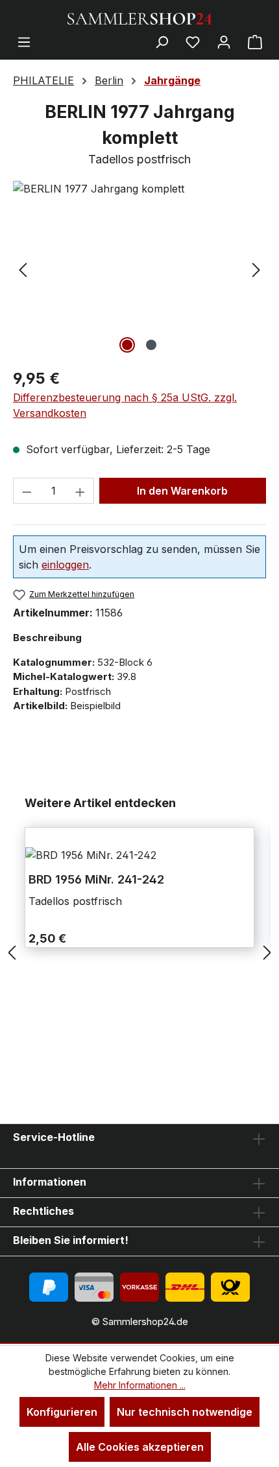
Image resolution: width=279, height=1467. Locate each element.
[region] (139, 269)
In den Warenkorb (182, 490)
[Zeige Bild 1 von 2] (127, 345)
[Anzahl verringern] (26, 491)
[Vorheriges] (22, 269)
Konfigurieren (62, 1411)
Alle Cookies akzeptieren (140, 1446)
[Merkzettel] (192, 41)
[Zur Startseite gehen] (139, 17)
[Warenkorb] (255, 41)
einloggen (65, 564)
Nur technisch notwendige (184, 1411)
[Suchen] (161, 41)
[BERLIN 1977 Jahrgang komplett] (139, 188)
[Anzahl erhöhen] (80, 491)
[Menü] (24, 41)
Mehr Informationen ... (140, 1385)
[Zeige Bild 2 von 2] (151, 345)
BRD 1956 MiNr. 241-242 (96, 879)
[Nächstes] (256, 269)
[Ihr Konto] (223, 41)
